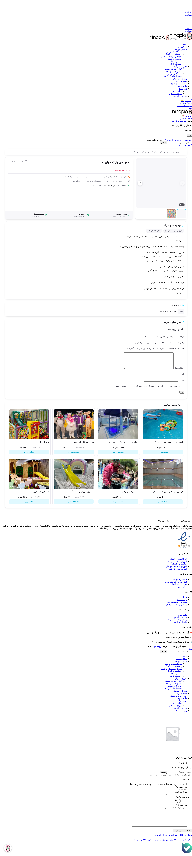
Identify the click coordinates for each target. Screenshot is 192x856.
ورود (189, 135)
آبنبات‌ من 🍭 (187, 116)
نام (182, 374)
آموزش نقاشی (175, 64)
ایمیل (181, 380)
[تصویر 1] (181, 213)
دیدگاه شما (179, 368)
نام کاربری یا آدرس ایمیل (180, 125)
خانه (183, 152)
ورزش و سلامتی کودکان (176, 604)
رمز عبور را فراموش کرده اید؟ (178, 140)
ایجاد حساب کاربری (179, 121)
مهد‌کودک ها (176, 61)
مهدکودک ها (182, 599)
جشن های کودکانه (174, 71)
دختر (176, 800)
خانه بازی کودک (175, 74)
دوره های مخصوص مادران (175, 602)
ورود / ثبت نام (181, 711)
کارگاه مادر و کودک (173, 51)
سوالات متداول (175, 93)
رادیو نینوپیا (182, 615)
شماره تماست (180, 792)
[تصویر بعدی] (140, 183)
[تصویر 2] (171, 213)
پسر (176, 802)
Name (184, 779)
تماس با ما (177, 91)
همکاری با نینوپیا (180, 617)
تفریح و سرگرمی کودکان (172, 152)
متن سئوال (181, 805)
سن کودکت (181, 787)
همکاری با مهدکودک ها (177, 620)
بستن (189, 649)
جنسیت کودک (180, 797)
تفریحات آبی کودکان (173, 76)
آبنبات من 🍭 (186, 101)
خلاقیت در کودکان (174, 59)
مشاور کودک (181, 597)
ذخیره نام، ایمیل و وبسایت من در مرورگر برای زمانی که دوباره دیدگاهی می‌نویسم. (147, 386)
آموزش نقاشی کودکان (177, 561)
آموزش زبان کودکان (173, 54)
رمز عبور (187, 130)
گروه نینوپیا (157, 646)
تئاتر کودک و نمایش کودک (176, 582)
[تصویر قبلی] (182, 183)
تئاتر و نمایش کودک (173, 69)
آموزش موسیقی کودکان (171, 56)
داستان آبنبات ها (180, 622)
